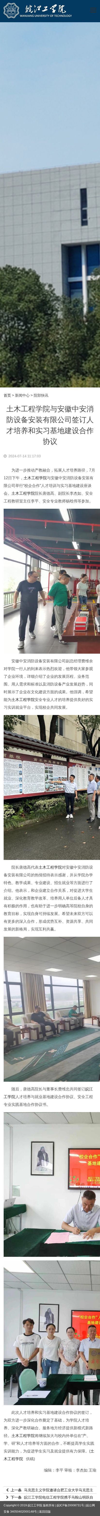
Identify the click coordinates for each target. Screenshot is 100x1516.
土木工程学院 (35, 478)
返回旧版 (45, 1511)
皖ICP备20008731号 (70, 1505)
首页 (7, 395)
